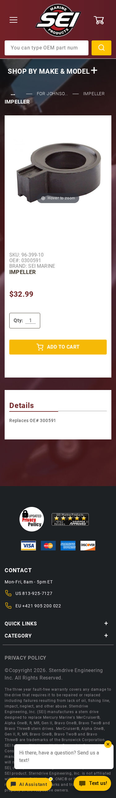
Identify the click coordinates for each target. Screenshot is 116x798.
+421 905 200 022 (41, 605)
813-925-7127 (37, 593)
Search (101, 47)
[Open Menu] (13, 20)
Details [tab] (21, 405)
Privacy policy (25, 658)
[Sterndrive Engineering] (58, 19)
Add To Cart (63, 347)
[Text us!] (92, 785)
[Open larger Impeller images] (58, 171)
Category (18, 636)
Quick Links (21, 624)
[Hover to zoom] (58, 171)
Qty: (19, 320)
